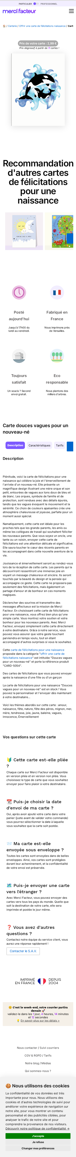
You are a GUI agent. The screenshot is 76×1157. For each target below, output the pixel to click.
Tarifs (59, 445)
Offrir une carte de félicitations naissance (42, 26)
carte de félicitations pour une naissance (37, 650)
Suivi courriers (49, 1048)
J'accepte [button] (38, 1136)
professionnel (48, 3)
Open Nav (71, 11)
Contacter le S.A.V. (23, 951)
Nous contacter (27, 1048)
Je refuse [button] (38, 1142)
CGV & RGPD (33, 1055)
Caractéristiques (39, 445)
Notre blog (32, 1063)
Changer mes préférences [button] (38, 1148)
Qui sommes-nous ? (38, 1071)
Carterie (12, 26)
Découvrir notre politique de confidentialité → (38, 1128)
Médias (46, 1063)
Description (15, 445)
